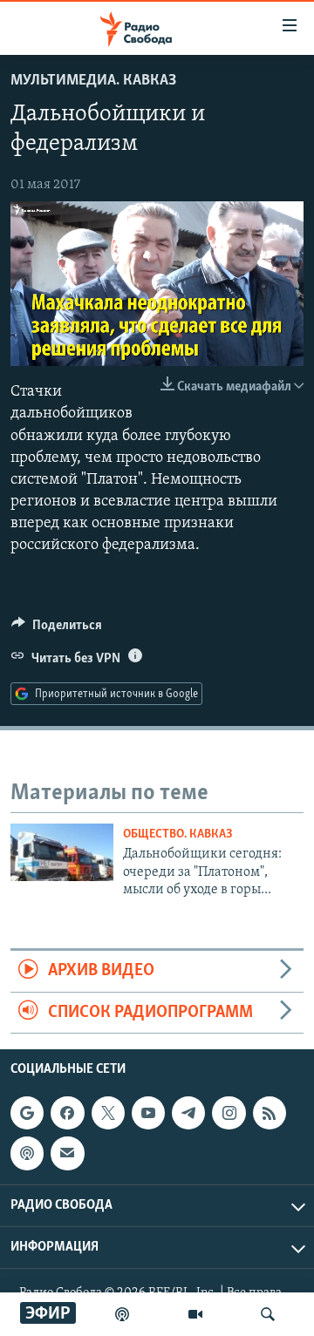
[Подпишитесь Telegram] (188, 1112)
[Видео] (195, 1314)
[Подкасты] (27, 1153)
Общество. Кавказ (178, 834)
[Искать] (268, 1314)
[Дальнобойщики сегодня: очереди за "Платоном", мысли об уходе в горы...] (61, 852)
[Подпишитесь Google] (27, 1112)
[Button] (56, 629)
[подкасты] (122, 1314)
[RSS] (269, 1112)
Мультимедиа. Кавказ (93, 81)
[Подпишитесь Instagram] (228, 1112)
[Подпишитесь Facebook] (67, 1112)
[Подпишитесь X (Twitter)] (108, 1112)
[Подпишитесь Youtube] (148, 1112)
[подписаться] (67, 1153)
